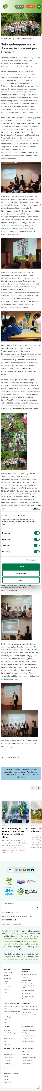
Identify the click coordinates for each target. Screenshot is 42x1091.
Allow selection (21, 573)
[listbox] (21, 907)
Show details (31, 560)
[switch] (37, 539)
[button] (39, 6)
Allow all (21, 566)
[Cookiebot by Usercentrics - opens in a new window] (31, 508)
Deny (21, 580)
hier (18, 757)
